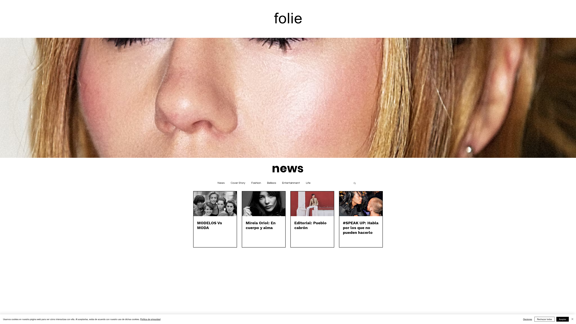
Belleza (271, 183)
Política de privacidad (150, 319)
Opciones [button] (527, 319)
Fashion (256, 183)
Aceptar (562, 319)
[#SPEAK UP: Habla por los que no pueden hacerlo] (360, 203)
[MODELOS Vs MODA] (215, 203)
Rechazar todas (544, 319)
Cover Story (238, 183)
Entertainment (291, 183)
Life (308, 183)
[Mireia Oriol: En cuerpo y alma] (263, 203)
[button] (354, 183)
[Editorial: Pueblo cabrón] (312, 203)
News (221, 183)
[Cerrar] (572, 319)
